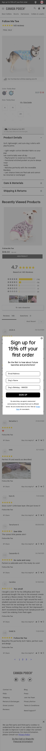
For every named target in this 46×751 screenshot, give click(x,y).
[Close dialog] (41, 338)
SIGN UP (23, 395)
